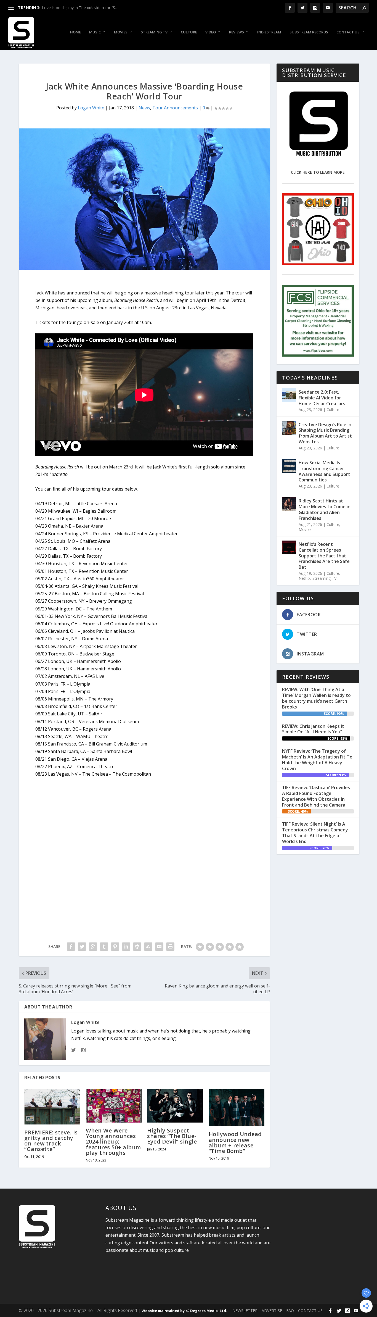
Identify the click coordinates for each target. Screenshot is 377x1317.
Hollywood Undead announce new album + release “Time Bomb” (235, 1142)
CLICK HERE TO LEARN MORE (318, 172)
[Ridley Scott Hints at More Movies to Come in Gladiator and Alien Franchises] (289, 504)
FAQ (290, 1310)
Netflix (304, 578)
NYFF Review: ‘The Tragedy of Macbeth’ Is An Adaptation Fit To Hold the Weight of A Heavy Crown (317, 759)
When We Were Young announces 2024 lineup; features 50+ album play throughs (113, 1142)
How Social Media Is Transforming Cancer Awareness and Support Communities (324, 471)
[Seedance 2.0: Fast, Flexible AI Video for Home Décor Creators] (289, 395)
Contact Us (348, 32)
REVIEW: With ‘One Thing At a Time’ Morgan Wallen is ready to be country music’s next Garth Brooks (316, 698)
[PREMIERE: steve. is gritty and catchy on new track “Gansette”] (52, 1106)
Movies (121, 32)
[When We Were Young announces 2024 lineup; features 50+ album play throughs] (114, 1106)
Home (75, 32)
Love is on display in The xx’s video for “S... (80, 7)
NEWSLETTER (244, 1310)
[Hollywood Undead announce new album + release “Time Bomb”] (237, 1107)
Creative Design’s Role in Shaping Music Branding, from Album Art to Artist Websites (325, 433)
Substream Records (309, 32)
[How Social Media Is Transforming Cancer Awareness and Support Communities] (289, 466)
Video (210, 32)
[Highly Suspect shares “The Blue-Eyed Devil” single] (175, 1106)
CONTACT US (310, 1310)
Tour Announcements (175, 108)
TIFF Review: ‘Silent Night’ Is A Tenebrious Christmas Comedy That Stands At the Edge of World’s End (315, 832)
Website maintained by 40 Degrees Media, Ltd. (184, 1310)
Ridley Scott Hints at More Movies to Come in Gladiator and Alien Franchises (325, 509)
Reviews (236, 32)
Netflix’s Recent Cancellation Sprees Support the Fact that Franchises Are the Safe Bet (324, 555)
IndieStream (269, 32)
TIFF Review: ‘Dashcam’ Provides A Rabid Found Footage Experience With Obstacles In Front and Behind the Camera (316, 796)
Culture (189, 32)
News (144, 108)
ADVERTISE (272, 1310)
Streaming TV (154, 32)
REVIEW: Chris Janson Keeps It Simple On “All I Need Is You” (313, 729)
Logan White (91, 108)
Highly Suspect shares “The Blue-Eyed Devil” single (172, 1136)
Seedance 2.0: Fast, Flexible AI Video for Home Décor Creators (322, 398)
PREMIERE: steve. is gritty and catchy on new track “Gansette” (51, 1141)
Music (95, 32)
